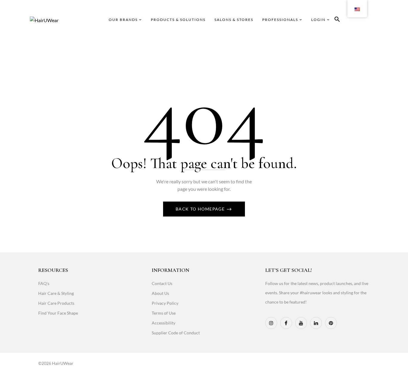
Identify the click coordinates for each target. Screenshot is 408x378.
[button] (337, 20)
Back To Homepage (201, 208)
